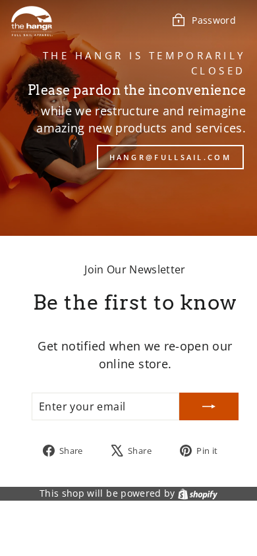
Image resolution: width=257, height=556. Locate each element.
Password (214, 20)
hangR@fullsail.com (170, 157)
